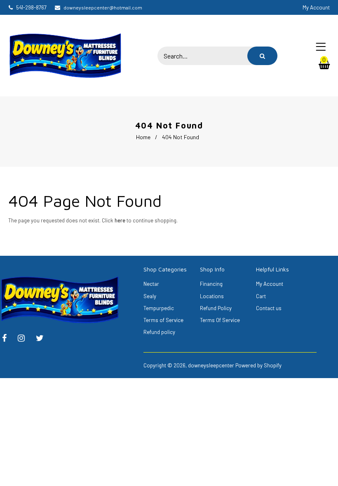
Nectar (151, 283)
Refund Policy (216, 308)
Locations (212, 296)
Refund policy (159, 332)
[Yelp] (25, 339)
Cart (261, 296)
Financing (211, 283)
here (120, 220)
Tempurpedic (158, 308)
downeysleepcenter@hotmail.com (102, 7)
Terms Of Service (220, 320)
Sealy (149, 296)
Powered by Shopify (258, 365)
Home (143, 136)
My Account (269, 283)
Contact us (269, 308)
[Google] (44, 339)
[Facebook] (8, 339)
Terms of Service (163, 320)
